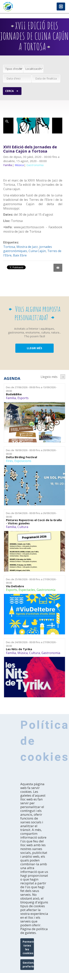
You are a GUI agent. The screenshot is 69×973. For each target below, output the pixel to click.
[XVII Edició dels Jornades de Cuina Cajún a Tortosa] (32, 126)
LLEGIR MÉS (34, 348)
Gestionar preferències (28, 964)
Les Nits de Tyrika (19, 649)
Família (11, 398)
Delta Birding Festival (21, 457)
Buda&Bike (14, 394)
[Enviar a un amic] (57, 268)
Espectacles (27, 590)
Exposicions (22, 461)
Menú (61, 6)
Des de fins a (31, 389)
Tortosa (9, 247)
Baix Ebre (20, 255)
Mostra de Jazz (27, 247)
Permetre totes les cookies (28, 947)
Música (22, 653)
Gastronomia (46, 590)
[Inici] (17, 7)
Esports (23, 398)
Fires (9, 461)
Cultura (22, 527)
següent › (62, 376)
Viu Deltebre (15, 586)
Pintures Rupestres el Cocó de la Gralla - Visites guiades (34, 521)
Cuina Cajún (37, 251)
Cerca (9, 91)
